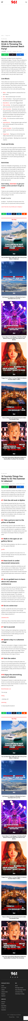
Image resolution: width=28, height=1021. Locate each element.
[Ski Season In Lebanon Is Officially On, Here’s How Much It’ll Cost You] (14, 278)
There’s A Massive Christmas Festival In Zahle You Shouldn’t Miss (14, 418)
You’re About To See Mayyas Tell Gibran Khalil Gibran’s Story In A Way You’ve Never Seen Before (14, 338)
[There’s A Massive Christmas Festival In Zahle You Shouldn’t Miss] (14, 399)
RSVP (3, 188)
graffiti (3, 549)
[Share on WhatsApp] (5, 54)
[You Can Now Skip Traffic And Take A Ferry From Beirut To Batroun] (14, 239)
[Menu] (2, 2)
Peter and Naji (6, 105)
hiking (2, 695)
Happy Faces (6, 134)
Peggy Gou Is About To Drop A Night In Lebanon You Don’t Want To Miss (14, 378)
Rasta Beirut (6, 103)
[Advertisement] (14, 20)
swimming (3, 702)
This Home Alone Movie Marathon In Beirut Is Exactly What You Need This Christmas (14, 458)
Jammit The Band (7, 128)
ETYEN (4, 118)
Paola (4, 99)
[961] (14, 2)
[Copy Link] (12, 54)
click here (13, 184)
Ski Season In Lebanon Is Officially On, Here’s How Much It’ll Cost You (14, 297)
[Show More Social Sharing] (25, 54)
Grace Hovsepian (5, 483)
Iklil (4, 96)
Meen (4, 92)
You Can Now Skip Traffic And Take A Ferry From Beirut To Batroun (14, 258)
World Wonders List (6, 689)
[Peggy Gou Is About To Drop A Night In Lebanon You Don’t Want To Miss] (14, 359)
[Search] (26, 2)
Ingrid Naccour (6, 122)
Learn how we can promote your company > (11, 206)
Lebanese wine (5, 617)
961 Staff (4, 51)
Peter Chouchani (7, 109)
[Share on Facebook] (20, 54)
